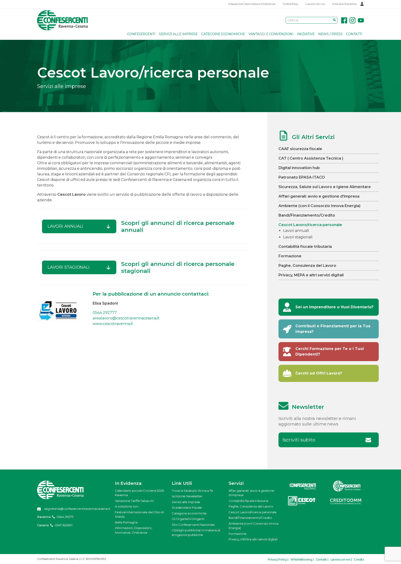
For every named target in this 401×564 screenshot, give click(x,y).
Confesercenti (141, 34)
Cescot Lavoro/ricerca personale (310, 225)
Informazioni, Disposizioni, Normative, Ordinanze (133, 530)
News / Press (330, 34)
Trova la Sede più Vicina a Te (192, 490)
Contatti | (322, 559)
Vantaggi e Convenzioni (271, 34)
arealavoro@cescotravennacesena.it (126, 318)
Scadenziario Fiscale (187, 507)
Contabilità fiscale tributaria (305, 246)
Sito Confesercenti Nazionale (193, 524)
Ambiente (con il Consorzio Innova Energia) (319, 206)
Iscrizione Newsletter (187, 496)
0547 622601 (63, 525)
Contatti (354, 34)
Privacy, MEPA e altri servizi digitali (311, 275)
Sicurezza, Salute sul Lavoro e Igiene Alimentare (324, 187)
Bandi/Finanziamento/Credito (306, 215)
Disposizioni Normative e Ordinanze (251, 4)
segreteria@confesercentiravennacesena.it (77, 508)
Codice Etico (290, 4)
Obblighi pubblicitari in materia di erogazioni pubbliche (196, 532)
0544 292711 (65, 517)
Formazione (289, 256)
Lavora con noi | (341, 559)
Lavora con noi (315, 4)
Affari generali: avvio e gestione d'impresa (318, 196)
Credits (359, 559)
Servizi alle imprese (178, 34)
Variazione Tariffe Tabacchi (134, 501)
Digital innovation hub (299, 168)
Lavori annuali (296, 230)
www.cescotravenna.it (113, 323)
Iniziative (305, 34)
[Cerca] (334, 20)
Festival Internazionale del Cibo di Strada (139, 514)
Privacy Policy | (278, 559)
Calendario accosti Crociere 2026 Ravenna (139, 493)
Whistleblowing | (302, 559)
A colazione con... (127, 506)
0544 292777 (105, 312)
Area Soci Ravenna (344, 4)
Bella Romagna (126, 522)
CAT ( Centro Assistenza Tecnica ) (310, 158)
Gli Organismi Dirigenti (188, 519)
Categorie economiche (223, 34)
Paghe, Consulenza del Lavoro (307, 265)
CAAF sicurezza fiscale (300, 149)
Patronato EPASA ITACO (301, 177)
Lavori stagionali (297, 237)
